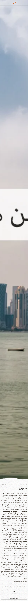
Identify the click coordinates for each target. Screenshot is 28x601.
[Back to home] (14, 2)
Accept (14, 591)
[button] (26, 2)
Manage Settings (14, 598)
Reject (14, 595)
